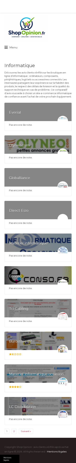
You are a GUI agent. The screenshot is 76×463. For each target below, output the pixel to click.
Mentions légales (56, 451)
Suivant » (26, 431)
